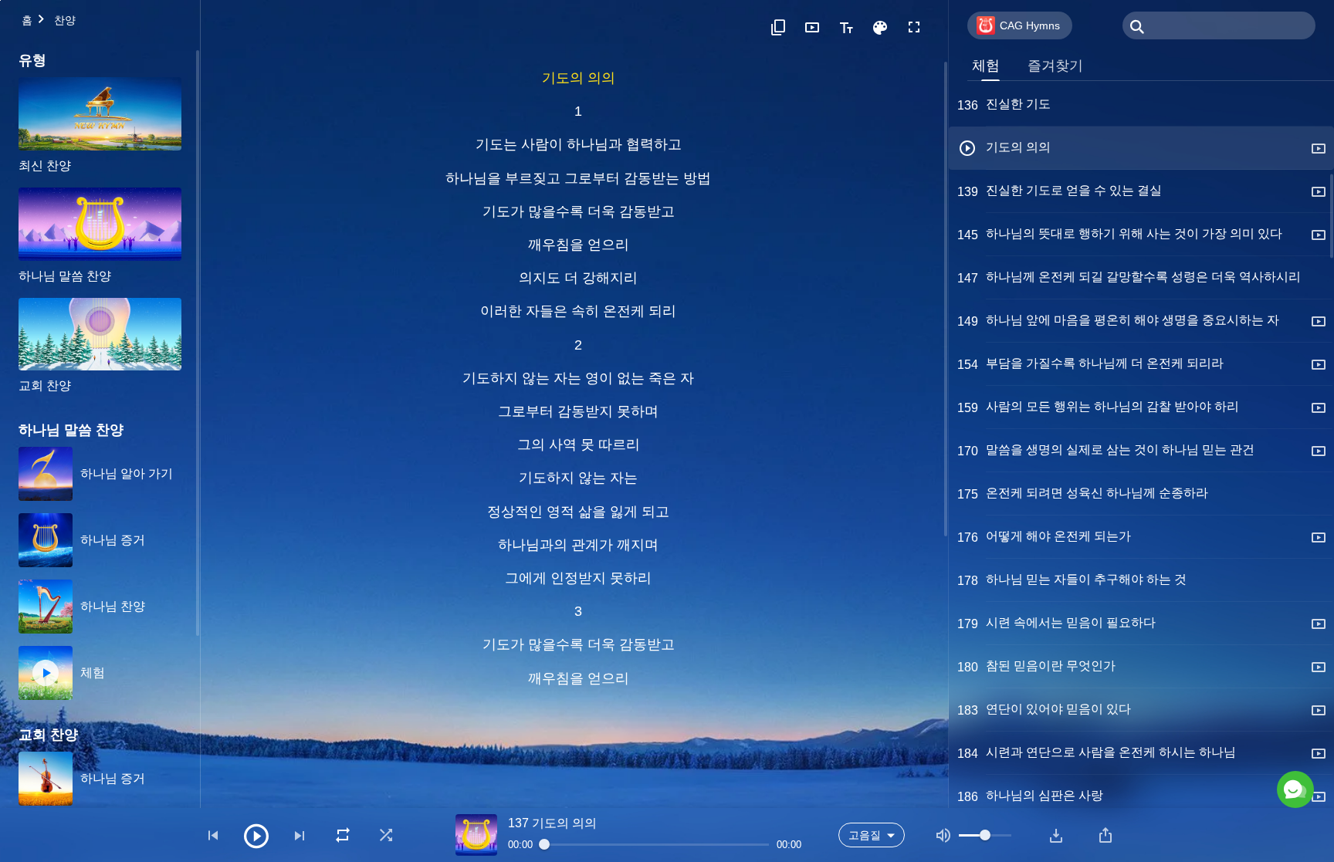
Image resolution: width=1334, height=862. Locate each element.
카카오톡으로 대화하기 (1148, 723)
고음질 (864, 835)
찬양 (65, 20)
